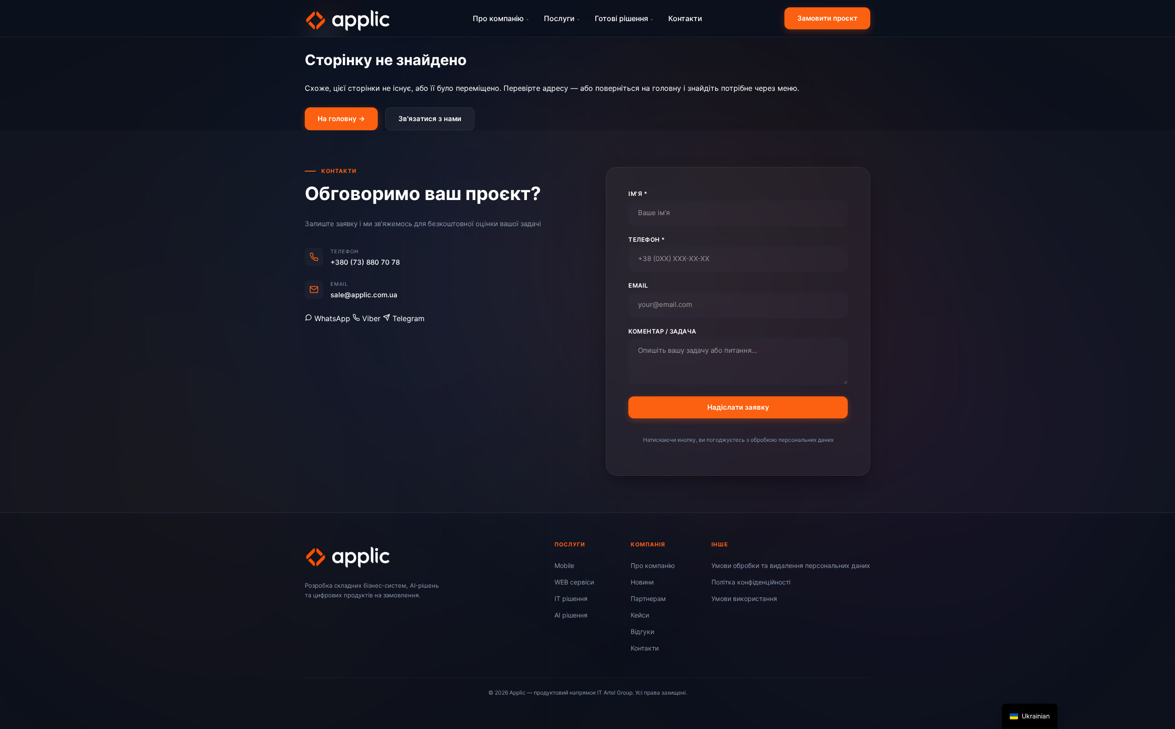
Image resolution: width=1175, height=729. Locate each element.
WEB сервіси (574, 582)
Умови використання (744, 598)
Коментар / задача (662, 331)
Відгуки (642, 631)
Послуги (562, 18)
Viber (371, 318)
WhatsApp (332, 318)
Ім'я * (637, 193)
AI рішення (571, 615)
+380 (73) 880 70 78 (365, 262)
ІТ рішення (571, 598)
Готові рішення (624, 18)
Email (638, 285)
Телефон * (646, 239)
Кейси (640, 615)
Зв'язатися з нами (429, 118)
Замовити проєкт (827, 18)
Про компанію (501, 18)
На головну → (341, 118)
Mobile (564, 565)
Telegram (407, 318)
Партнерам (648, 598)
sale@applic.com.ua (363, 294)
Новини (642, 582)
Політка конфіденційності (750, 582)
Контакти (685, 18)
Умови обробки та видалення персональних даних (790, 565)
